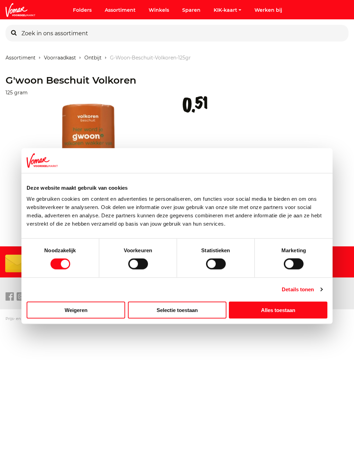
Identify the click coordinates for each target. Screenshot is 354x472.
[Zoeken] (14, 33)
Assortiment (120, 10)
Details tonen (298, 289)
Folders (82, 10)
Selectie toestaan (177, 310)
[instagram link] (21, 297)
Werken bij (268, 10)
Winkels (159, 10)
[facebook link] (10, 297)
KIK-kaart (225, 10)
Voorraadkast (60, 56)
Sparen (191, 10)
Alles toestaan (278, 310)
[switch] (138, 264)
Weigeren (76, 310)
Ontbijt (93, 56)
